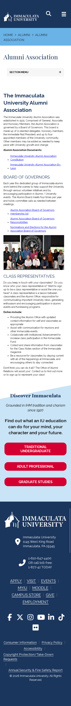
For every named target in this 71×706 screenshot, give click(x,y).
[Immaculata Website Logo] (21, 21)
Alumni (24, 35)
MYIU (22, 588)
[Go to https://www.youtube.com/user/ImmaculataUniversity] (40, 617)
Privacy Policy (52, 642)
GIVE (50, 595)
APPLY (16, 581)
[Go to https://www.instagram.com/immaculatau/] (30, 617)
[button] (35, 72)
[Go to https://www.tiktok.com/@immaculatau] (61, 617)
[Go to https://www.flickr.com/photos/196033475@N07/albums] (35, 627)
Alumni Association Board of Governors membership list (32, 212)
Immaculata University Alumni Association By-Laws (35, 166)
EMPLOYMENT (36, 602)
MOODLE (40, 588)
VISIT (31, 581)
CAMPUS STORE (26, 595)
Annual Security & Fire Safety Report (35, 670)
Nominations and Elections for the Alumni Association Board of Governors (33, 229)
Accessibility (33, 648)
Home (8, 35)
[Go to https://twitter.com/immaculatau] (20, 617)
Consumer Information (20, 642)
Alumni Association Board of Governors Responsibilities (32, 220)
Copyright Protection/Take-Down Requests (28, 657)
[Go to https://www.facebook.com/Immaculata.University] (9, 617)
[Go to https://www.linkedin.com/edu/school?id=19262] (51, 617)
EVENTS (48, 581)
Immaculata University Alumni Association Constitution (33, 158)
